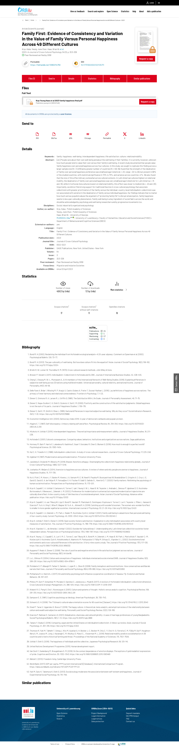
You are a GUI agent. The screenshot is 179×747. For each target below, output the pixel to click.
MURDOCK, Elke (64, 218)
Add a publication (154, 11)
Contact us (130, 721)
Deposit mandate (133, 713)
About (141, 11)
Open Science (112, 11)
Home (32, 20)
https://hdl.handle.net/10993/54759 (45, 65)
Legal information (98, 716)
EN (159, 3)
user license (66, 114)
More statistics (117, 289)
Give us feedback (77, 11)
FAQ (127, 719)
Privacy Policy (70, 744)
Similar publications (142, 78)
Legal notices (96, 719)
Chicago (88, 138)
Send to (52, 78)
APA (70, 138)
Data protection (97, 721)
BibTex (54, 138)
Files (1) (32, 78)
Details (71, 78)
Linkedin (142, 138)
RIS (37, 138)
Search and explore (96, 11)
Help (134, 11)
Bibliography (115, 78)
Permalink (107, 138)
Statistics (125, 11)
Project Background (99, 713)
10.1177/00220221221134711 (92, 65)
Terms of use (54, 744)
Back (26, 20)
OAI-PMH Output (132, 716)
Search (59, 719)
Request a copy (146, 58)
